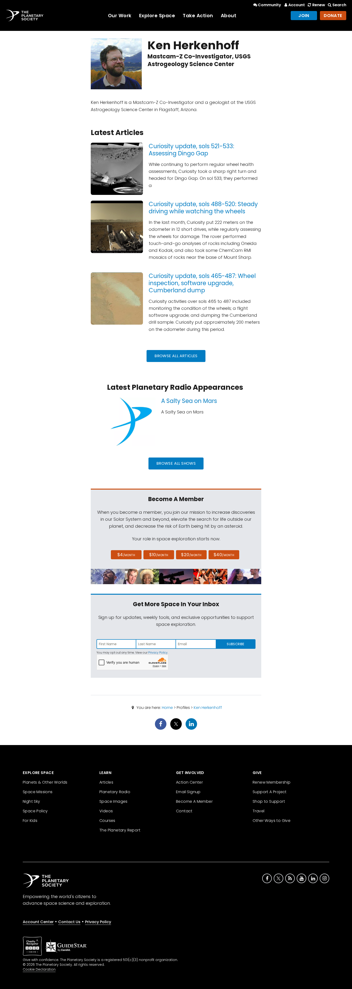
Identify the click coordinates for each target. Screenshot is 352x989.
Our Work (119, 15)
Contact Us (69, 922)
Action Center (189, 782)
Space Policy (35, 811)
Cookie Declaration (39, 969)
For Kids (30, 820)
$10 (158, 555)
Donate (333, 15)
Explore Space (157, 15)
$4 (126, 555)
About (229, 15)
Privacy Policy (158, 652)
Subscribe (235, 644)
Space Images (113, 801)
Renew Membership (271, 782)
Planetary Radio (114, 792)
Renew (318, 5)
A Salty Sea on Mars (189, 401)
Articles (106, 782)
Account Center (38, 922)
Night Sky (31, 801)
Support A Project (270, 792)
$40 (224, 555)
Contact (184, 811)
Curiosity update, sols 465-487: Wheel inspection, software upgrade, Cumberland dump (202, 283)
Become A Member (194, 801)
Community (269, 5)
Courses (107, 820)
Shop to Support (269, 801)
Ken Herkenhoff (208, 707)
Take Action (198, 15)
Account (296, 5)
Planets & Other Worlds (45, 782)
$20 (191, 555)
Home (167, 707)
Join (303, 15)
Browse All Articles (176, 356)
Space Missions (38, 792)
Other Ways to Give (271, 820)
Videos (106, 811)
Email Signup (188, 792)
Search (339, 5)
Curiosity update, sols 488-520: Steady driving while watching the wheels (203, 207)
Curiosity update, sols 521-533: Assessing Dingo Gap (191, 149)
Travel (258, 811)
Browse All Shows (176, 463)
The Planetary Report (119, 830)
